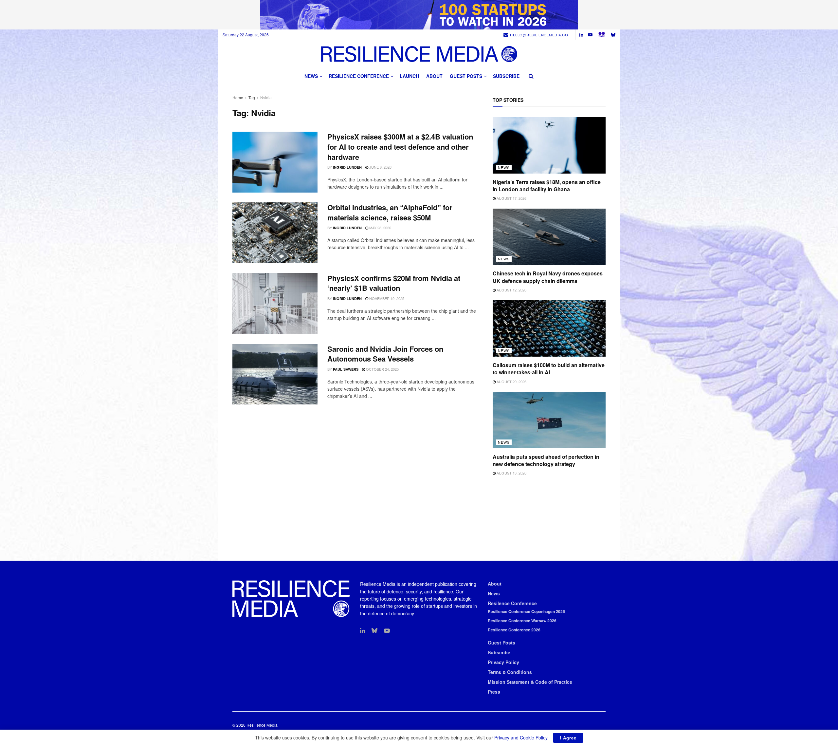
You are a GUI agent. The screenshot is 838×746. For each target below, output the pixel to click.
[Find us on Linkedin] (362, 630)
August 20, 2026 (511, 381)
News (311, 76)
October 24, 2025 (382, 369)
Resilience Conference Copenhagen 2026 (526, 611)
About (434, 76)
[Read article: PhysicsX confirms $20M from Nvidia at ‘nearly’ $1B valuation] (275, 303)
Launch (409, 76)
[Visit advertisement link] (419, 14)
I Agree (568, 738)
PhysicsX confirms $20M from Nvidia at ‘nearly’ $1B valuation (393, 283)
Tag (251, 97)
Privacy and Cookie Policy (520, 737)
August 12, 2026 (511, 289)
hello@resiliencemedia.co (539, 34)
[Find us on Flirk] (601, 34)
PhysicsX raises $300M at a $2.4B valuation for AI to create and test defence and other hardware (400, 146)
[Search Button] (531, 76)
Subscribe (506, 76)
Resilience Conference (359, 76)
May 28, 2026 (379, 227)
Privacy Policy (503, 662)
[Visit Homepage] (419, 54)
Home (237, 97)
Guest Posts (466, 76)
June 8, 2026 (380, 167)
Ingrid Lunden (347, 167)
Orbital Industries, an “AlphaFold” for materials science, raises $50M (389, 212)
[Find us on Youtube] (590, 34)
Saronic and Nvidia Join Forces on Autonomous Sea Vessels (385, 354)
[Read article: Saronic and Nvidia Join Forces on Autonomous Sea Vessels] (275, 374)
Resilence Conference (512, 603)
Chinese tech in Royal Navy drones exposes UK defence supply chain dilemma (548, 277)
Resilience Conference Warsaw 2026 (522, 621)
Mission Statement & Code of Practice (530, 682)
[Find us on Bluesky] (613, 34)
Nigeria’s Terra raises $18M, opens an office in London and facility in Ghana (547, 185)
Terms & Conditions (510, 672)
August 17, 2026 (511, 198)
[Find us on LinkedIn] (581, 34)
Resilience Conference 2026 (514, 630)
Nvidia (266, 97)
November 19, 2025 (386, 298)
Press (494, 691)
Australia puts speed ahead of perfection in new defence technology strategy (546, 460)
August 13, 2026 (511, 473)
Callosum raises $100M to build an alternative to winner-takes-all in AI (549, 368)
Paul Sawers (345, 369)
